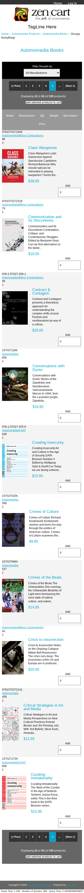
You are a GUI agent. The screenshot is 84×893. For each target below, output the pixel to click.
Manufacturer (27, 115)
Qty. (42, 115)
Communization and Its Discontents (44, 218)
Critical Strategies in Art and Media (43, 707)
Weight (54, 115)
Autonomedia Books (55, 33)
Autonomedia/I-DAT (14, 430)
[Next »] (70, 86)
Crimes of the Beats (45, 577)
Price (42, 123)
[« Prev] (15, 86)
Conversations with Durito (48, 368)
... (59, 86)
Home (58, 3)
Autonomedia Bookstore (39, 885)
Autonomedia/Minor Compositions (22, 135)
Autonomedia (10, 354)
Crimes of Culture (44, 511)
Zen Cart (71, 885)
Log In (72, 3)
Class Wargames (42, 147)
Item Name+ (70, 115)
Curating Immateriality (42, 776)
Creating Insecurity (48, 442)
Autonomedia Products (26, 33)
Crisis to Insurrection (45, 639)
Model (10, 115)
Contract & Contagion (41, 291)
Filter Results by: (42, 66)
